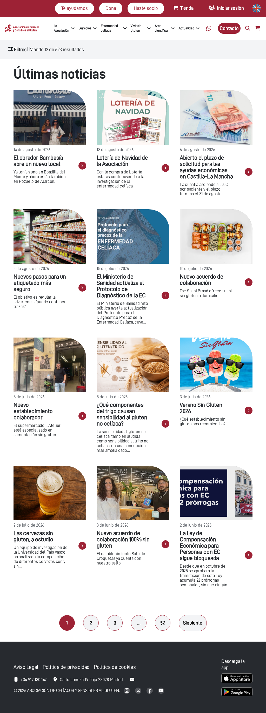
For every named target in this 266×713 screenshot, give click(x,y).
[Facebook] (150, 691)
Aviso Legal (26, 667)
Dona (110, 8)
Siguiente (192, 622)
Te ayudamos (74, 8)
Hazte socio (146, 8)
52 (162, 622)
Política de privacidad (66, 667)
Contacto (229, 28)
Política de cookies (115, 667)
